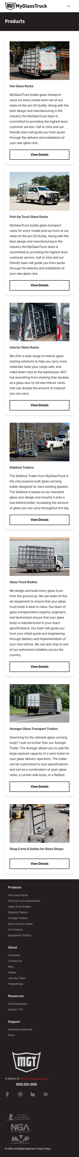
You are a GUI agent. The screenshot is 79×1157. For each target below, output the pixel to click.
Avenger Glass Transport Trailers (34, 729)
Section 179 (15, 1009)
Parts (11, 1035)
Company (14, 955)
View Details (40, 155)
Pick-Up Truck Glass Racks (29, 217)
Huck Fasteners (17, 1004)
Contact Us (15, 961)
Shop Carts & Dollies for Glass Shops (36, 849)
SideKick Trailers (18, 912)
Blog (10, 966)
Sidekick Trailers (22, 468)
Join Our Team (17, 978)
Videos (12, 972)
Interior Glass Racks (24, 347)
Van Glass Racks (22, 86)
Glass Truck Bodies (23, 582)
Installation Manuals (20, 1029)
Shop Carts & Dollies (20, 924)
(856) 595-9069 (26, 1084)
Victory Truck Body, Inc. (34, 1078)
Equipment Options (19, 935)
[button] (68, 6)
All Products (15, 929)
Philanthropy (15, 984)
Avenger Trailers (18, 918)
